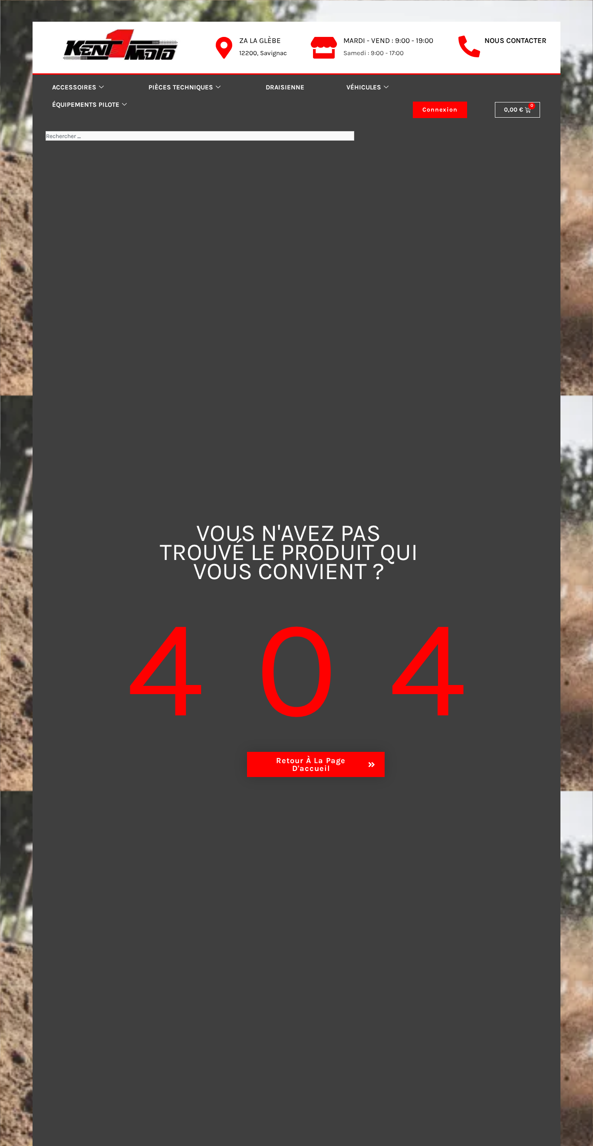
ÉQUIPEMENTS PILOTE (85, 105)
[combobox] (200, 136)
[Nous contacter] (469, 46)
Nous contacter (515, 40)
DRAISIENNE (285, 87)
